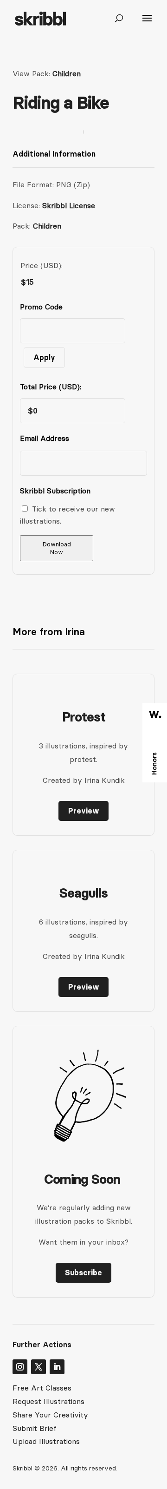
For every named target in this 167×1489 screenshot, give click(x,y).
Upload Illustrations (46, 1441)
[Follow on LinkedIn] (57, 1366)
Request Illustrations (48, 1401)
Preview (83, 810)
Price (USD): (41, 265)
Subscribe (83, 1272)
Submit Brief (35, 1428)
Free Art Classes (42, 1387)
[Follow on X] (38, 1366)
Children (66, 73)
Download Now (57, 548)
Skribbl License (68, 205)
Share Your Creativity (50, 1414)
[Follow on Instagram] (20, 1366)
